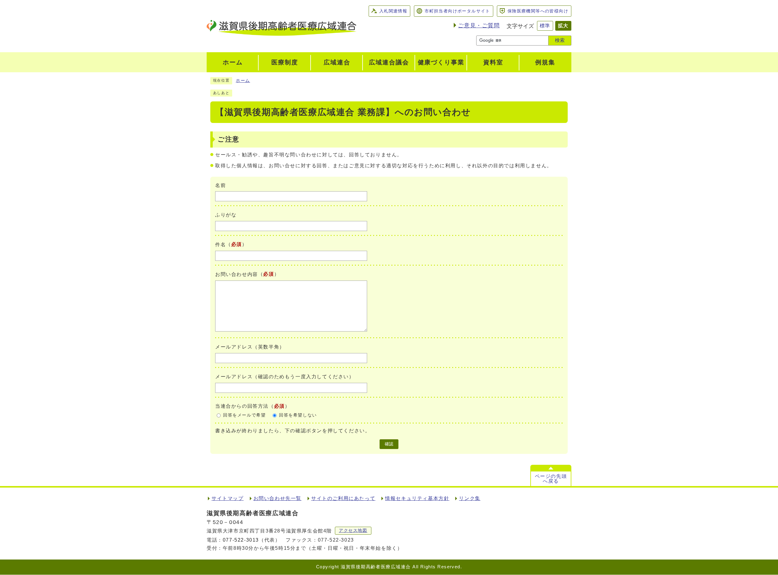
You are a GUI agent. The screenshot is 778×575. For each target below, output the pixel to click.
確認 (389, 444)
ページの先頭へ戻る (551, 479)
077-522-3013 (241, 540)
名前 (220, 185)
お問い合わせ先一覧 (277, 498)
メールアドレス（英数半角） (250, 346)
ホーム (243, 80)
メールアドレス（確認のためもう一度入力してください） (284, 376)
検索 (560, 40)
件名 (220, 244)
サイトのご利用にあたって (343, 498)
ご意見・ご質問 (479, 25)
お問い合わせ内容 (236, 274)
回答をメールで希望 (244, 415)
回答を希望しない (298, 415)
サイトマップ (228, 498)
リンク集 (469, 498)
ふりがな (225, 214)
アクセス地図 (353, 530)
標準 (545, 25)
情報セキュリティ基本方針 (417, 498)
